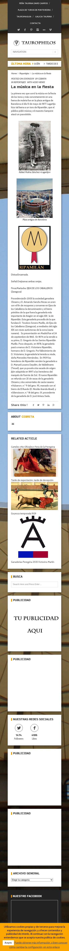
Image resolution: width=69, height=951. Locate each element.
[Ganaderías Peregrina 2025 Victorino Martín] (34, 536)
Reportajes (24, 73)
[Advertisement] (36, 684)
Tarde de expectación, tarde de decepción (32, 480)
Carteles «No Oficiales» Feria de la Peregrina (33, 446)
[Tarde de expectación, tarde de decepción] (34, 463)
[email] (13, 424)
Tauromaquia (24, 16)
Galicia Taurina (43, 16)
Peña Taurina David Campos (33, 3)
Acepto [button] (8, 942)
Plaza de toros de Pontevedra (34, 10)
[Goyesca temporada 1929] (34, 496)
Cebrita (42, 78)
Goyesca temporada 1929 (23, 513)
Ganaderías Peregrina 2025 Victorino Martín (32, 562)
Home (14, 73)
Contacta (35, 23)
